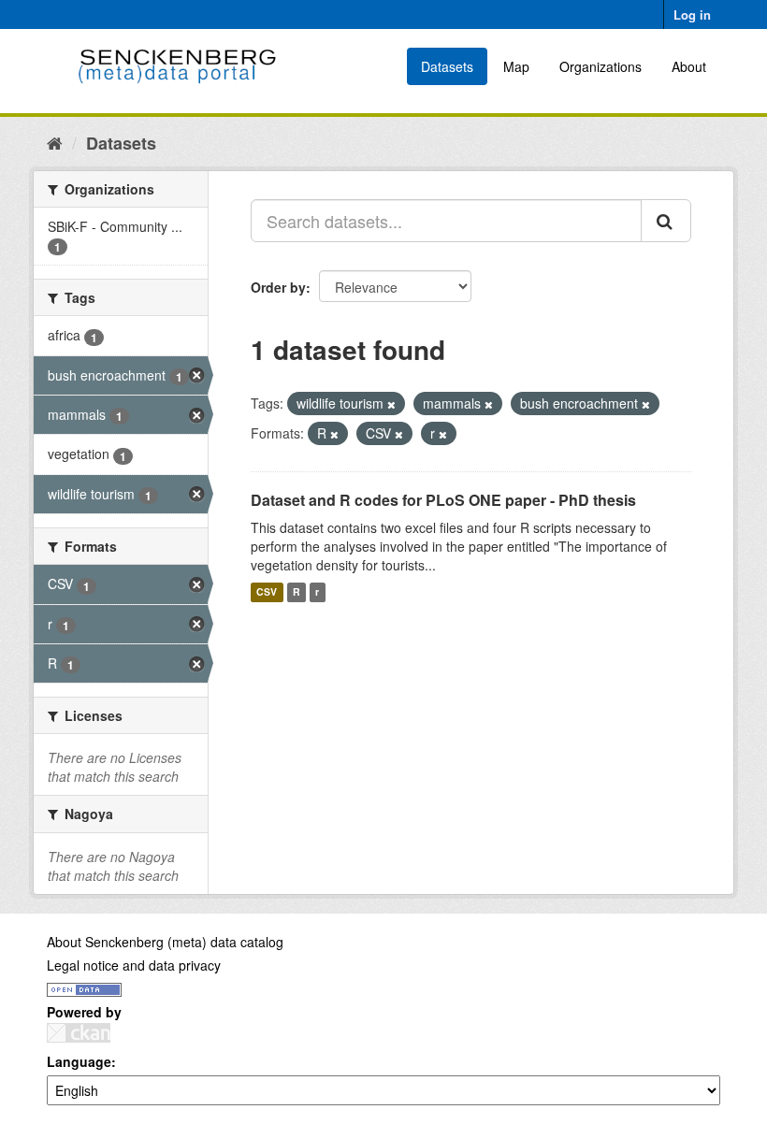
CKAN (78, 1033)
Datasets (447, 66)
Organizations (600, 66)
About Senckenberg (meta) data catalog (165, 941)
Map (516, 66)
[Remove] (391, 403)
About (689, 66)
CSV (266, 592)
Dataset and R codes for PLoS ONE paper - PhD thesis (443, 500)
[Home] (55, 142)
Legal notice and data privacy (134, 965)
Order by (278, 287)
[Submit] (666, 220)
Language (79, 1061)
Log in (692, 14)
